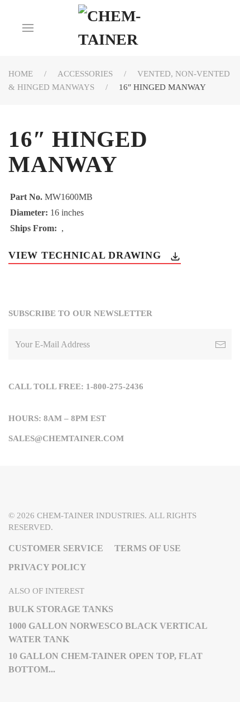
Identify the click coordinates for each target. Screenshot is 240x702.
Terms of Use (147, 548)
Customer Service (55, 548)
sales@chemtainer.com (66, 438)
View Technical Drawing (86, 255)
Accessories (85, 73)
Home (20, 73)
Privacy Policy (47, 567)
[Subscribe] (220, 344)
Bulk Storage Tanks (60, 609)
